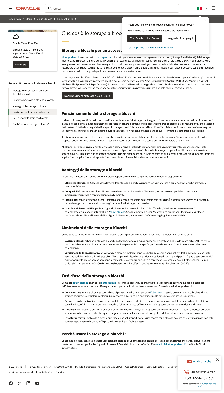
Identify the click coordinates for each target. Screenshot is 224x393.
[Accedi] (206, 8)
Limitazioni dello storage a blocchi (31, 112)
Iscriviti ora (20, 64)
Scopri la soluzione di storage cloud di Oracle (87, 95)
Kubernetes (156, 292)
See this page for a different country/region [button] (150, 47)
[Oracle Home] (28, 8)
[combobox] (112, 8)
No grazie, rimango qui (180, 38)
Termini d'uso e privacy (40, 366)
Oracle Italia (14, 18)
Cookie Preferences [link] (134, 366)
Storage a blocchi (71, 57)
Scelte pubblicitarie (155, 366)
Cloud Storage (44, 18)
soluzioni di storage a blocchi (170, 344)
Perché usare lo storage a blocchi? (31, 124)
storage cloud (104, 57)
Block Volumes (65, 18)
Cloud (29, 18)
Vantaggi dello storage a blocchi (29, 106)
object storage (117, 211)
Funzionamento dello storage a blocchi (33, 100)
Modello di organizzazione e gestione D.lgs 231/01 (98, 366)
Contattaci (60, 372)
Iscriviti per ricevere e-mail (20, 372)
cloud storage (108, 282)
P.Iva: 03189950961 (63, 366)
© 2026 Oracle (15, 366)
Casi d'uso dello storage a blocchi (30, 118)
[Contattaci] (213, 8)
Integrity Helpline (44, 372)
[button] (10, 8)
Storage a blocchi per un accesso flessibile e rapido (30, 92)
